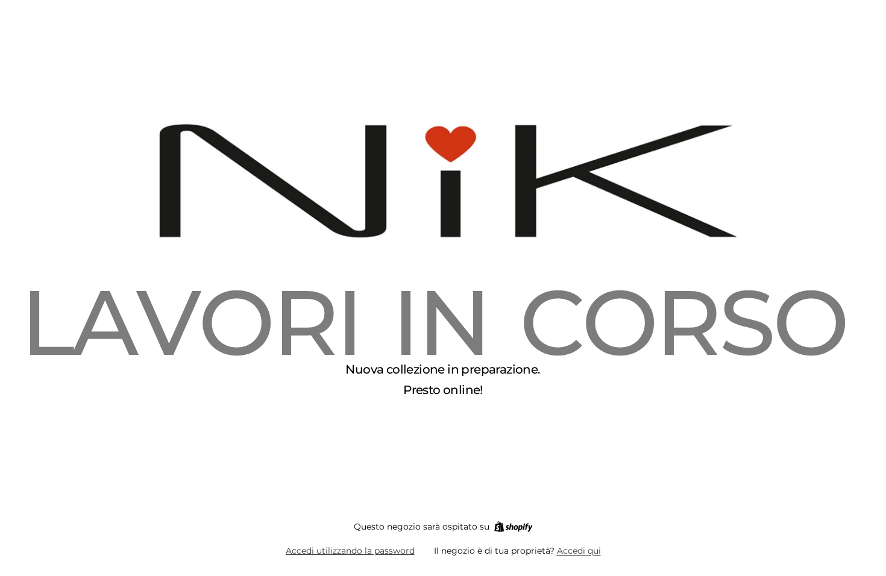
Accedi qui (579, 550)
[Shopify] (513, 526)
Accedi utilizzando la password (350, 550)
